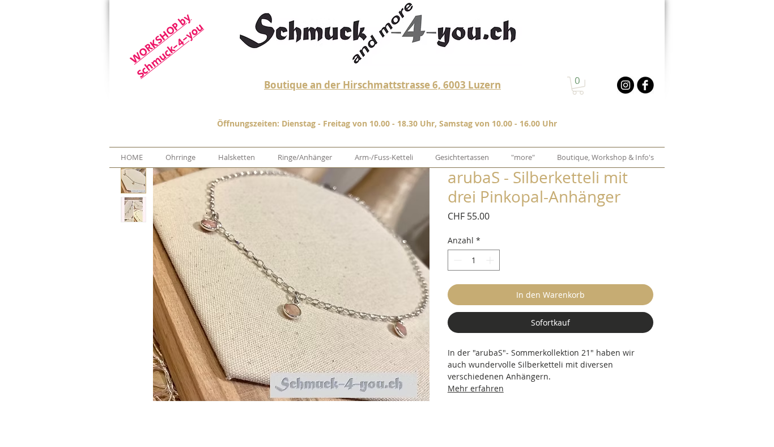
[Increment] (491, 260)
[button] (578, 86)
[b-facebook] (645, 85)
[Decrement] (456, 260)
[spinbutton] (473, 260)
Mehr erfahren (476, 388)
